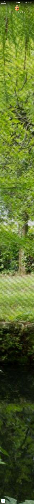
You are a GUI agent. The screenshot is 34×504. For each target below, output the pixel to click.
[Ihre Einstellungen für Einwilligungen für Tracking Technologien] (3, 501)
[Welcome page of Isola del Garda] (17, 9)
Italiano (18, 2)
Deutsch (24, 2)
